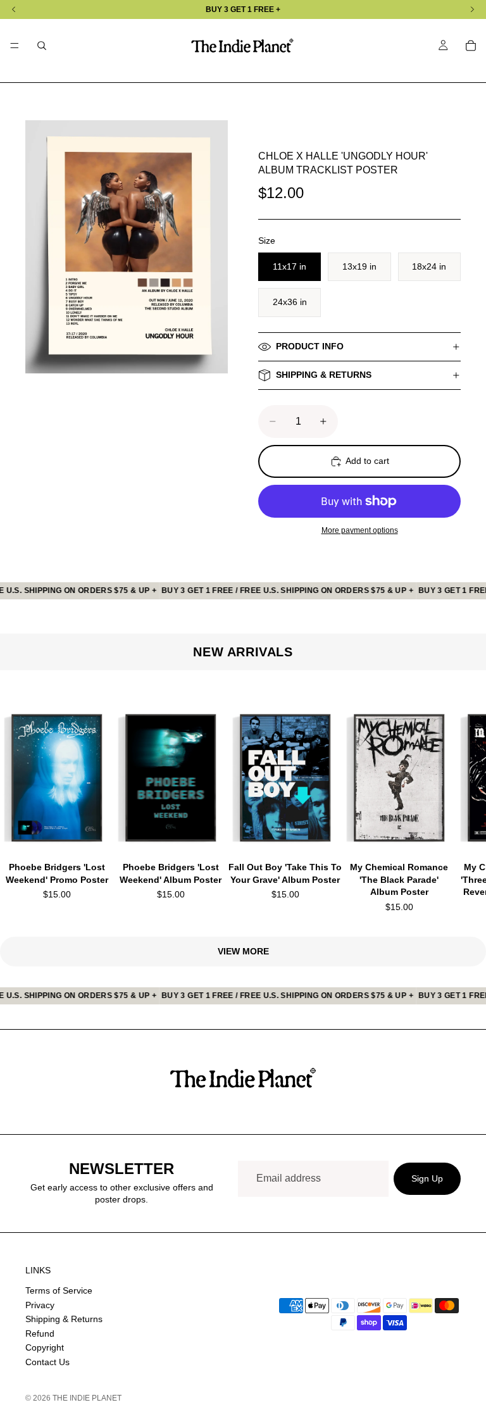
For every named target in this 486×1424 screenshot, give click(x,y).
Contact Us (47, 1362)
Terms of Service (58, 1290)
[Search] (42, 45)
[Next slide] (445, 803)
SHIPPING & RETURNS (323, 375)
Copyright (44, 1348)
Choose (104, 828)
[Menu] (14, 45)
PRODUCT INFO (310, 346)
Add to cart (367, 461)
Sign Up (427, 1178)
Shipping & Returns (64, 1319)
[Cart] (471, 45)
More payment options (359, 530)
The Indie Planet (87, 1398)
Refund (39, 1333)
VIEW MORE (243, 951)
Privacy (39, 1305)
